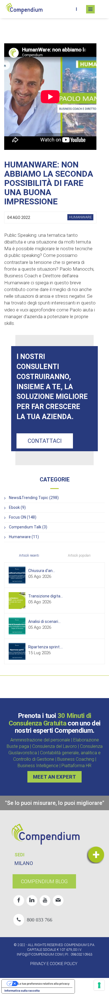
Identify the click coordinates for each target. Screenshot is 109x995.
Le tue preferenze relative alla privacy (44, 983)
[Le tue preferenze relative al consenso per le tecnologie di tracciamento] (99, 985)
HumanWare (80, 217)
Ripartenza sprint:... (45, 647)
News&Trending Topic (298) (34, 497)
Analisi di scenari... (44, 621)
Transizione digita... (45, 596)
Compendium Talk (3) (28, 527)
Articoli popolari (79, 555)
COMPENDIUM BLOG (44, 881)
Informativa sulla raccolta (22, 990)
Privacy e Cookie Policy (53, 963)
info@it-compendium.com (40, 954)
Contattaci (45, 441)
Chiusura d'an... (41, 570)
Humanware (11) (24, 537)
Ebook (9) (17, 507)
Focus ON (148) (22, 517)
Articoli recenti (29, 555)
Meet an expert (54, 777)
